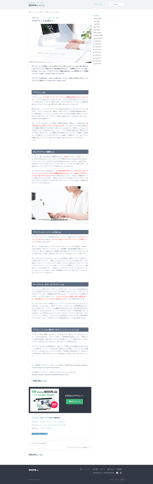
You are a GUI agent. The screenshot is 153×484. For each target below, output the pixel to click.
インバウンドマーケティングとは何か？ (77, 447)
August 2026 (97, 18)
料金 (81, 469)
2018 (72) (98, 61)
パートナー (88, 469)
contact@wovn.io (97, 472)
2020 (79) (98, 55)
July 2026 (97, 21)
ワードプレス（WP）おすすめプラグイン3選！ (53, 425)
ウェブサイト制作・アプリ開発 (42, 418)
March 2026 (97, 32)
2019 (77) (98, 58)
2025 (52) (98, 41)
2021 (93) (98, 52)
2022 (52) (98, 49)
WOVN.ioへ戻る (98, 4)
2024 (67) (98, 44)
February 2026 (98, 35)
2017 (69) (98, 64)
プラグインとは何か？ (46, 428)
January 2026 (98, 38)
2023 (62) (98, 47)
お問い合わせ (111, 469)
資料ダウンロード (74, 401)
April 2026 (97, 30)
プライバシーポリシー (114, 479)
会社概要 (119, 469)
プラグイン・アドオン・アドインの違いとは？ (53, 421)
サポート (102, 469)
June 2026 (97, 24)
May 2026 (97, 27)
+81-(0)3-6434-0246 (109, 472)
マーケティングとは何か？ (39, 443)
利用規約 (122, 479)
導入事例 (95, 469)
